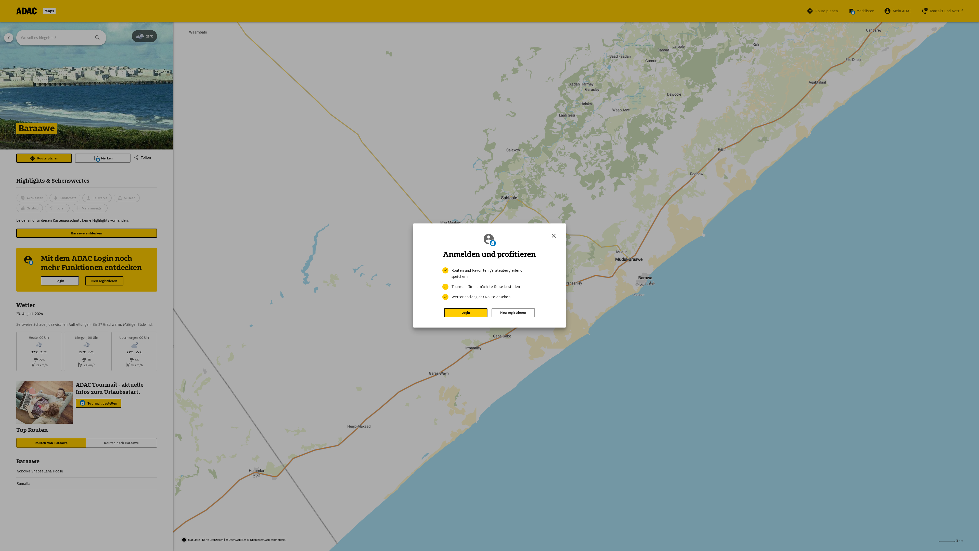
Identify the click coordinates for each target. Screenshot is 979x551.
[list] (489, 283)
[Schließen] (554, 236)
